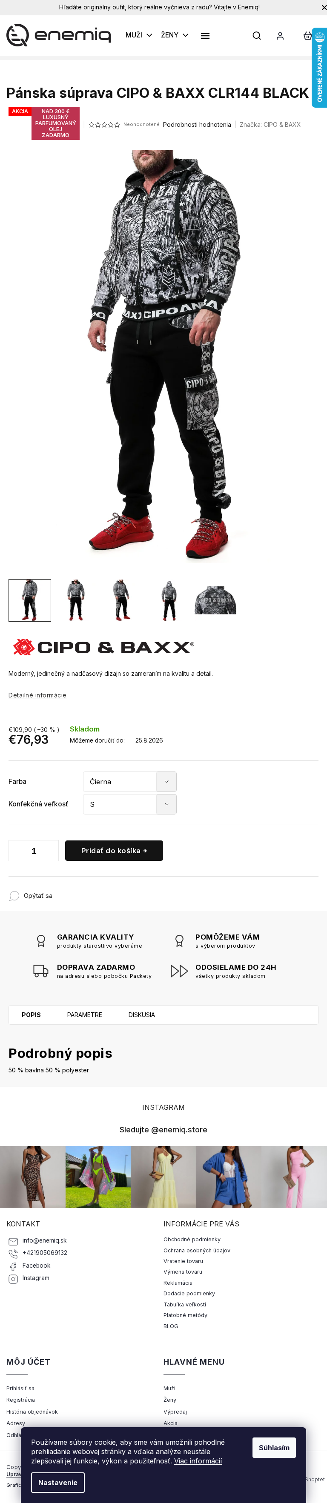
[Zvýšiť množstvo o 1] (50, 852)
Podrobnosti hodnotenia (197, 124)
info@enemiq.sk (45, 1240)
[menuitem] (139, 35)
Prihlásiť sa (20, 1388)
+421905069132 (45, 1252)
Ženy (170, 1400)
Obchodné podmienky (192, 1239)
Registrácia (20, 1400)
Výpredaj (175, 1412)
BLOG (171, 1326)
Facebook (37, 1265)
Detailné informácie (38, 695)
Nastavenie (57, 1482)
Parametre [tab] (84, 1014)
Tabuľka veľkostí (185, 1304)
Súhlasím (274, 1447)
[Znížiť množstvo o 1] (17, 852)
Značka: (270, 124)
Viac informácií (198, 1461)
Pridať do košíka (111, 850)
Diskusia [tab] (142, 1014)
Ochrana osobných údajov (197, 1250)
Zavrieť (108, 891)
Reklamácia (178, 1283)
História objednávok (32, 1412)
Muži (169, 1388)
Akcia (171, 1423)
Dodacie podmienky (189, 1293)
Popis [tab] (31, 1014)
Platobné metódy (185, 1315)
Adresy (15, 1423)
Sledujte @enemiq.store (163, 1129)
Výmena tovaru (183, 1272)
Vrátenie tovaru (183, 1261)
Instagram (36, 1277)
